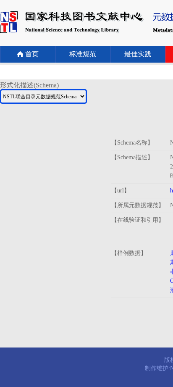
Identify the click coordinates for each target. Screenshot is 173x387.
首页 (32, 54)
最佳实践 (137, 54)
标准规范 (82, 54)
